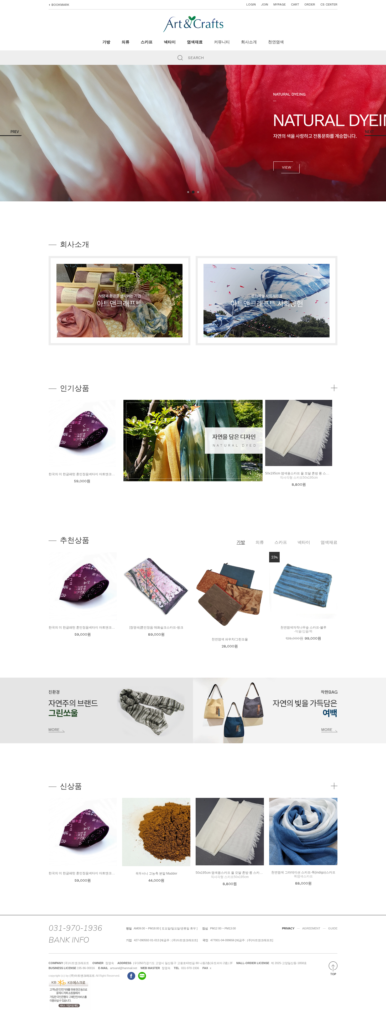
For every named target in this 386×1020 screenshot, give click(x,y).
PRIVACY (288, 928)
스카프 (147, 42)
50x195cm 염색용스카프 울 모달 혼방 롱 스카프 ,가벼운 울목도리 (311, 473)
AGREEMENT (311, 928)
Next (375, 133)
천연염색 (276, 42)
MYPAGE (279, 4)
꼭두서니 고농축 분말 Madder (156, 873)
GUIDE (332, 928)
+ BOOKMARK (59, 5)
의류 (125, 42)
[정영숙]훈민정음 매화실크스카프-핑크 (156, 627)
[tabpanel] (193, 133)
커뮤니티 (222, 42)
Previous (11, 133)
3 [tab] (197, 192)
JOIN (264, 4)
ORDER (309, 4)
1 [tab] (188, 192)
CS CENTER (328, 4)
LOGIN (251, 4)
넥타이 (170, 42)
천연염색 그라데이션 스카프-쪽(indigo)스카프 (303, 872)
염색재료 (195, 42)
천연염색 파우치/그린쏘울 (230, 639)
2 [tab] (193, 192)
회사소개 (249, 42)
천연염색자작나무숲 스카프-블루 (303, 627)
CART (295, 4)
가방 (106, 42)
